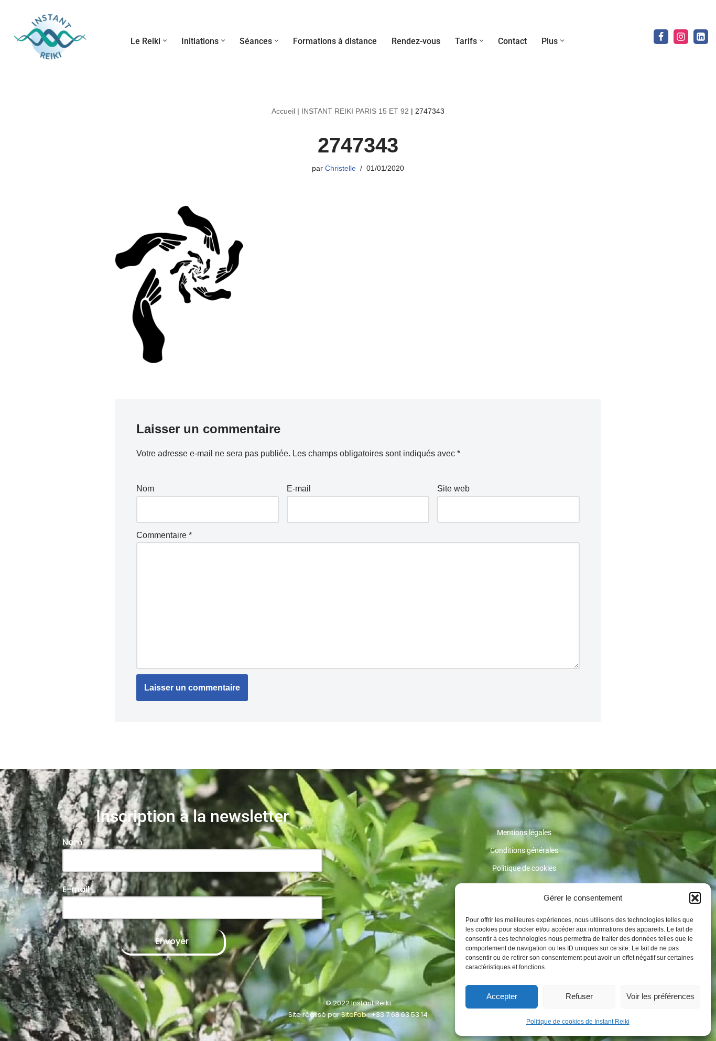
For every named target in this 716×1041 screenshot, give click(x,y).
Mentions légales (524, 832)
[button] (695, 898)
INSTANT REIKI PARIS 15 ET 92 (355, 111)
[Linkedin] (700, 36)
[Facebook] (661, 36)
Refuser (579, 996)
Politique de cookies (524, 868)
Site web (453, 488)
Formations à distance (335, 41)
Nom (145, 488)
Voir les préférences (660, 996)
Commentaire (164, 535)
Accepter (501, 996)
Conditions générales (524, 850)
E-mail (299, 488)
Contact (512, 41)
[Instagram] (681, 36)
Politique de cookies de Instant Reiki (578, 1021)
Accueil (283, 111)
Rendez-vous (416, 41)
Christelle (340, 168)
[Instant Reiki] (50, 36)
